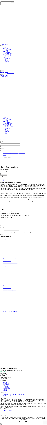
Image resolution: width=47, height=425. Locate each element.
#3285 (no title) (5, 48)
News (6, 66)
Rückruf (2, 74)
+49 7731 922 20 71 (10, 69)
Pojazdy (4, 47)
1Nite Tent (5, 389)
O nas (4, 64)
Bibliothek (7, 61)
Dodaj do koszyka (6, 291)
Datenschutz (5, 410)
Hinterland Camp (6, 384)
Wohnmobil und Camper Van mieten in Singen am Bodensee (14, 153)
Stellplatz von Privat (6, 388)
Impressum (10, 410)
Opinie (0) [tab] (4, 180)
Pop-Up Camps (5, 386)
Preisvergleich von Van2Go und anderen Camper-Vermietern (14, 394)
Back (2, 45)
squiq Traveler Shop (8, 53)
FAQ (6, 63)
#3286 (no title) (8, 49)
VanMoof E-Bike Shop (7, 54)
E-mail (2, 229)
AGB (1, 410)
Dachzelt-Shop (7, 50)
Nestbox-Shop (7, 52)
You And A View (6, 387)
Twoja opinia (3, 225)
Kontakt (6, 65)
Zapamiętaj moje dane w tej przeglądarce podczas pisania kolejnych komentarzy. (16, 232)
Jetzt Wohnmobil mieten (4, 44)
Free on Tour (5, 396)
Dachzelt (4, 155)
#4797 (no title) (5, 51)
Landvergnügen (5, 385)
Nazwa (2, 227)
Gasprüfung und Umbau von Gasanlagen (12, 60)
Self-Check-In (7, 58)
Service (4, 57)
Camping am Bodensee (7, 395)
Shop (6, 62)
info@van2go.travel (4, 72)
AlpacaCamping (6, 383)
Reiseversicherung (8, 59)
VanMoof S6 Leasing (9, 56)
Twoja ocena (3, 217)
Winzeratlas (5, 390)
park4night (5, 382)
